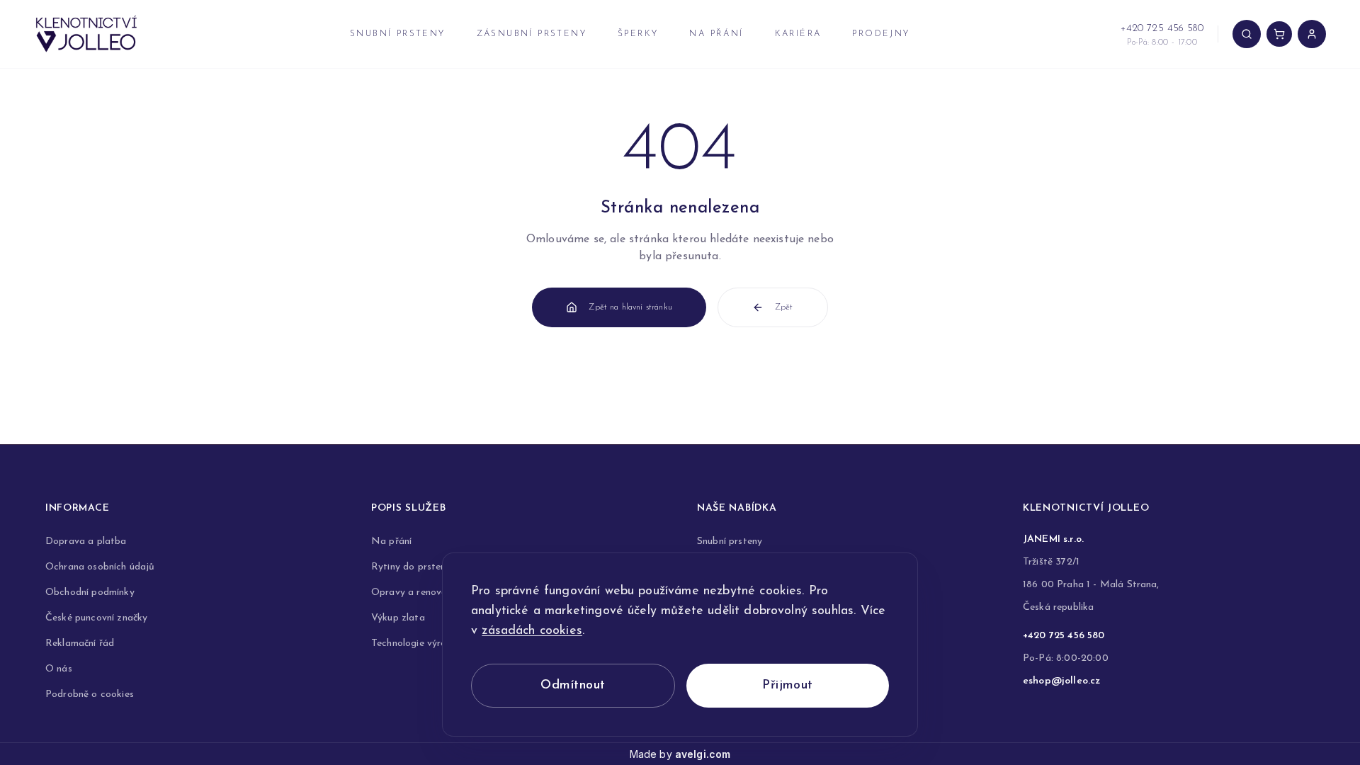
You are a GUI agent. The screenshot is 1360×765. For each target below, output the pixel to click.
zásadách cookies (532, 631)
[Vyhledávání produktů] (1246, 34)
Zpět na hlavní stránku (630, 307)
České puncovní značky (96, 618)
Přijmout (787, 685)
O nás (58, 669)
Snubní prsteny (398, 34)
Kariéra (798, 34)
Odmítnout (572, 685)
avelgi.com (703, 754)
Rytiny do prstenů (411, 567)
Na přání (716, 34)
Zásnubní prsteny (531, 34)
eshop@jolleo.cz (1061, 681)
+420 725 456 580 (1064, 635)
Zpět (784, 307)
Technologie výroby (414, 643)
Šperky (638, 34)
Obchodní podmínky (90, 592)
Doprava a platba (86, 541)
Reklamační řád (79, 643)
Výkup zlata (398, 618)
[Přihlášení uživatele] (1312, 34)
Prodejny (881, 34)
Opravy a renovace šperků (430, 592)
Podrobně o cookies (89, 694)
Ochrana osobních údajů (100, 567)
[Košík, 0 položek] (1279, 34)
